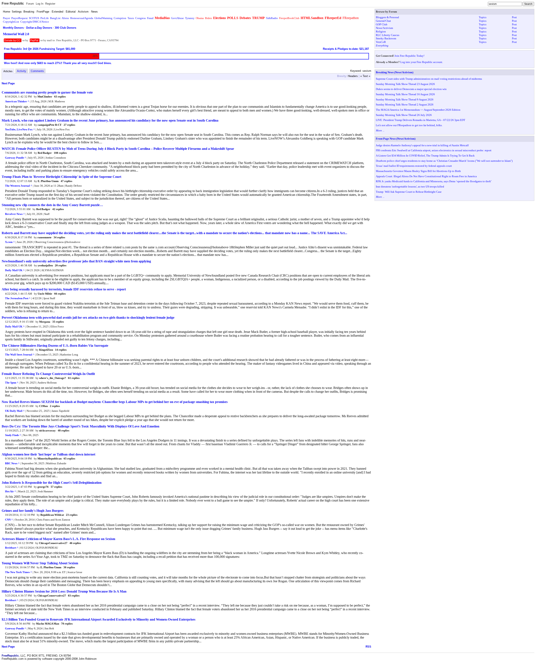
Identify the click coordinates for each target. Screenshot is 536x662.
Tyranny (190, 18)
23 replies (71, 514)
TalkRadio (272, 18)
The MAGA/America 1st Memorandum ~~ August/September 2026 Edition (418, 109)
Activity (21, 71)
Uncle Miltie (45, 293)
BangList (55, 18)
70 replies (67, 623)
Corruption (120, 18)
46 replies (75, 543)
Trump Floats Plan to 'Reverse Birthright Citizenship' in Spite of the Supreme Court (61, 176)
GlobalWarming (103, 18)
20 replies (60, 265)
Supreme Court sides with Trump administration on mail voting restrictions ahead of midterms (429, 78)
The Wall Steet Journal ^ (20, 354)
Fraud (150, 18)
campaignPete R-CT (50, 124)
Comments (37, 71)
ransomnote (44, 237)
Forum (30, 3)
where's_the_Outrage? (52, 378)
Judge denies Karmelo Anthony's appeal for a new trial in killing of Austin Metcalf (422, 145)
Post (514, 17)
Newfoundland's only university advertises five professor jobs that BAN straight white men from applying (76, 261)
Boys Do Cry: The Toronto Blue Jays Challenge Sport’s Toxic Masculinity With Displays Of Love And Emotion (80, 426)
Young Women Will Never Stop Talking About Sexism (40, 563)
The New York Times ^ (18, 572)
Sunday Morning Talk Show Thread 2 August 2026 (404, 104)
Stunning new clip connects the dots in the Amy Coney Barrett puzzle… (52, 205)
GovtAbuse (177, 18)
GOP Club (381, 24)
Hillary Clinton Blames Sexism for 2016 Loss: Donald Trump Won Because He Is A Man (64, 591)
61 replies (74, 378)
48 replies (63, 430)
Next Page (8, 83)
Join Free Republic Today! (409, 55)
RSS (368, 646)
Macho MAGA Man (47, 623)
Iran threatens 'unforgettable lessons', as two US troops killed (410, 186)
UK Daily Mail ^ (15, 410)
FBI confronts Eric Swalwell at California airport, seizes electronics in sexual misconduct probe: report (433, 150)
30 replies (69, 567)
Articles (8, 71)
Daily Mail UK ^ (15, 270)
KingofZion (46, 349)
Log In (39, 3)
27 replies (69, 124)
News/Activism (384, 28)
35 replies (58, 321)
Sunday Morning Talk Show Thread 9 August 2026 (404, 99)
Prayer (6, 18)
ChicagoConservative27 (53, 543)
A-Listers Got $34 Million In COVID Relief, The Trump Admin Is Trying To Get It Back (425, 155)
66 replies (60, 293)
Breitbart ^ (11, 547)
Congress (140, 18)
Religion (381, 31)
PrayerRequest (19, 18)
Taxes (131, 18)
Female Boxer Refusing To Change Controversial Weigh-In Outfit (48, 374)
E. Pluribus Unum (48, 181)
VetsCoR (381, 42)
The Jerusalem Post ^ (18, 298)
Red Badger (45, 152)
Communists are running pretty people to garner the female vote (47, 92)
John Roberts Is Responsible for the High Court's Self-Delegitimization (52, 482)
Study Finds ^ (13, 435)
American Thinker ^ (17, 101)
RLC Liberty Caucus (387, 35)
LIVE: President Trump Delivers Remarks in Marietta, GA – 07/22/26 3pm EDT (420, 120)
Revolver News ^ (15, 214)
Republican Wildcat (52, 514)
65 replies (69, 458)
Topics (482, 17)
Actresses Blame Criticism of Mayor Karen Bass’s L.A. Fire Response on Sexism (58, 539)
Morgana (44, 321)
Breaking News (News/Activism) (394, 72)
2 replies (55, 406)
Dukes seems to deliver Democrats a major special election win (411, 89)
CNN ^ (9, 519)
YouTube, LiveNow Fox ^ (20, 129)
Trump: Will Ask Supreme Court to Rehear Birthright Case (409, 191)
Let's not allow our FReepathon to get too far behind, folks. (409, 125)
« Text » (365, 76)
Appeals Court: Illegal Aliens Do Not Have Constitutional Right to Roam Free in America (426, 176)
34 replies (59, 237)
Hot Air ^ (10, 491)
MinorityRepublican (49, 458)
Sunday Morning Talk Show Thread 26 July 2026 (404, 115)
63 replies (60, 96)
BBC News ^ (12, 463)
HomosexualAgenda (81, 18)
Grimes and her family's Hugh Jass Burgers (32, 510)
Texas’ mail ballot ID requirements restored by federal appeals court (414, 165)
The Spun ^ (11, 382)
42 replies (58, 209)
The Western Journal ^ (18, 185)
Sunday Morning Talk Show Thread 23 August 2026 (405, 84)
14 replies (61, 349)
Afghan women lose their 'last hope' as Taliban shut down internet (48, 454)
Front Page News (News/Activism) (395, 138)
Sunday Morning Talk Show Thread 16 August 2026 (405, 94)
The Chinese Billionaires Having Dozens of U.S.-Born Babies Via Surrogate (55, 345)
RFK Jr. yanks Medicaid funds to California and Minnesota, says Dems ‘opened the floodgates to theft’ (434, 181)
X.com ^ (10, 242)
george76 (43, 486)
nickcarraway (47, 430)
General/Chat (383, 20)
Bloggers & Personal (387, 17)
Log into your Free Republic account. (421, 62)
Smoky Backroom (386, 38)
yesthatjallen (45, 265)
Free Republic (13, 3)
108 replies (60, 152)
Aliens (65, 18)
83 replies (74, 595)
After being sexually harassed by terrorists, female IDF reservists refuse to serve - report (64, 289)
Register (50, 3)
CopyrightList (11, 21)
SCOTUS (34, 18)
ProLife (44, 18)
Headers (353, 76)
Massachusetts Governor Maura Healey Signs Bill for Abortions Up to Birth (418, 171)
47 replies (66, 181)
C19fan (43, 406)
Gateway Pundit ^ (15, 157)
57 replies (56, 486)
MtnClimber (44, 96)
